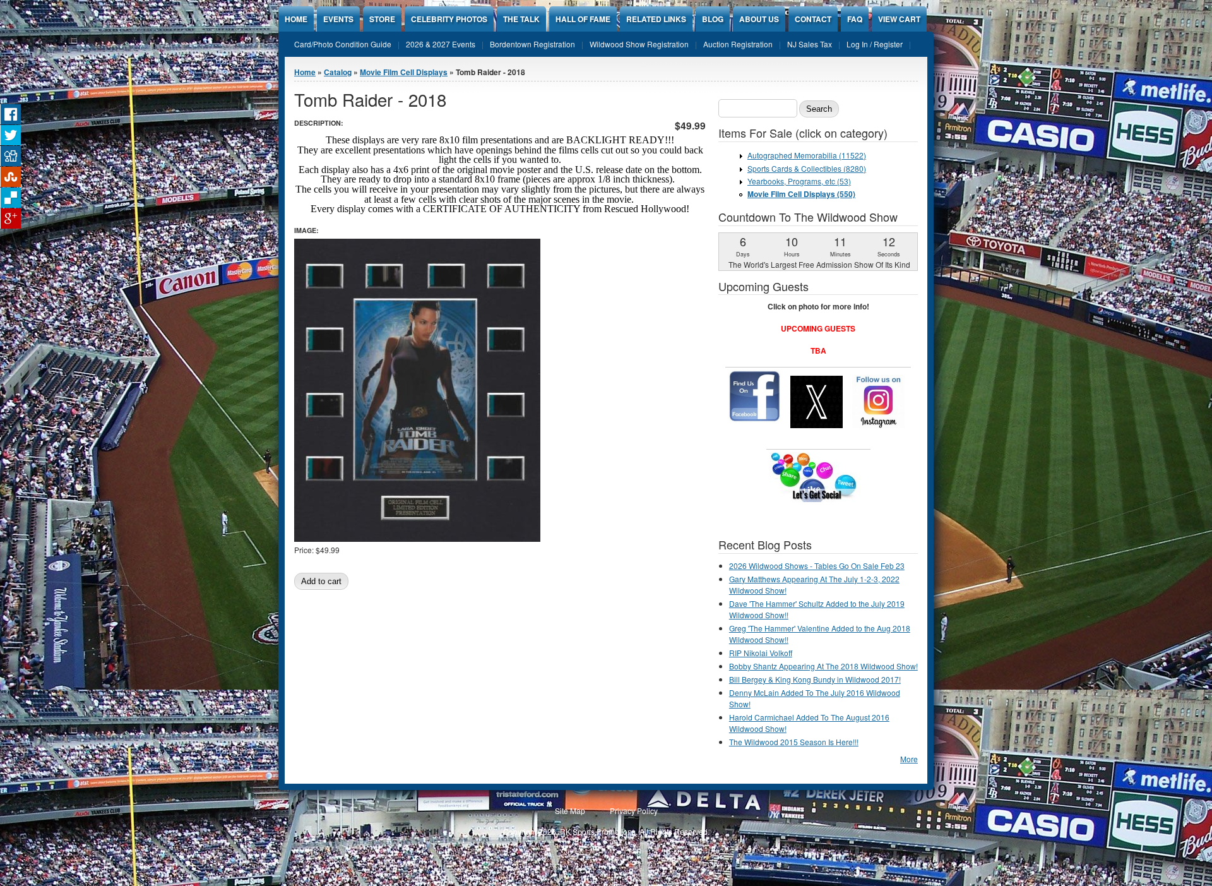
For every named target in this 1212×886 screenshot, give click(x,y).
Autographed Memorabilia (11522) (806, 155)
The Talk (521, 19)
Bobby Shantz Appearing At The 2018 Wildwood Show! (823, 666)
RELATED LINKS (656, 19)
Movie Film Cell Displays (404, 72)
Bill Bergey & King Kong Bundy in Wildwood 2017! (815, 679)
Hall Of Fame (583, 19)
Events (338, 19)
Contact (813, 19)
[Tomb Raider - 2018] (417, 538)
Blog (712, 19)
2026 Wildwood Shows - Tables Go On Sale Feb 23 (817, 565)
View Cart (899, 19)
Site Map (570, 810)
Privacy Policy (634, 810)
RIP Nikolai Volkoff (760, 652)
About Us (759, 19)
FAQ (854, 19)
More (909, 758)
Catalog (338, 72)
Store (382, 19)
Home (296, 19)
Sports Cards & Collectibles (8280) (806, 168)
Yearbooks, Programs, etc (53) (799, 181)
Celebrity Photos (449, 19)
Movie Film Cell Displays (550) (801, 194)
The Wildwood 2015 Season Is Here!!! (793, 741)
